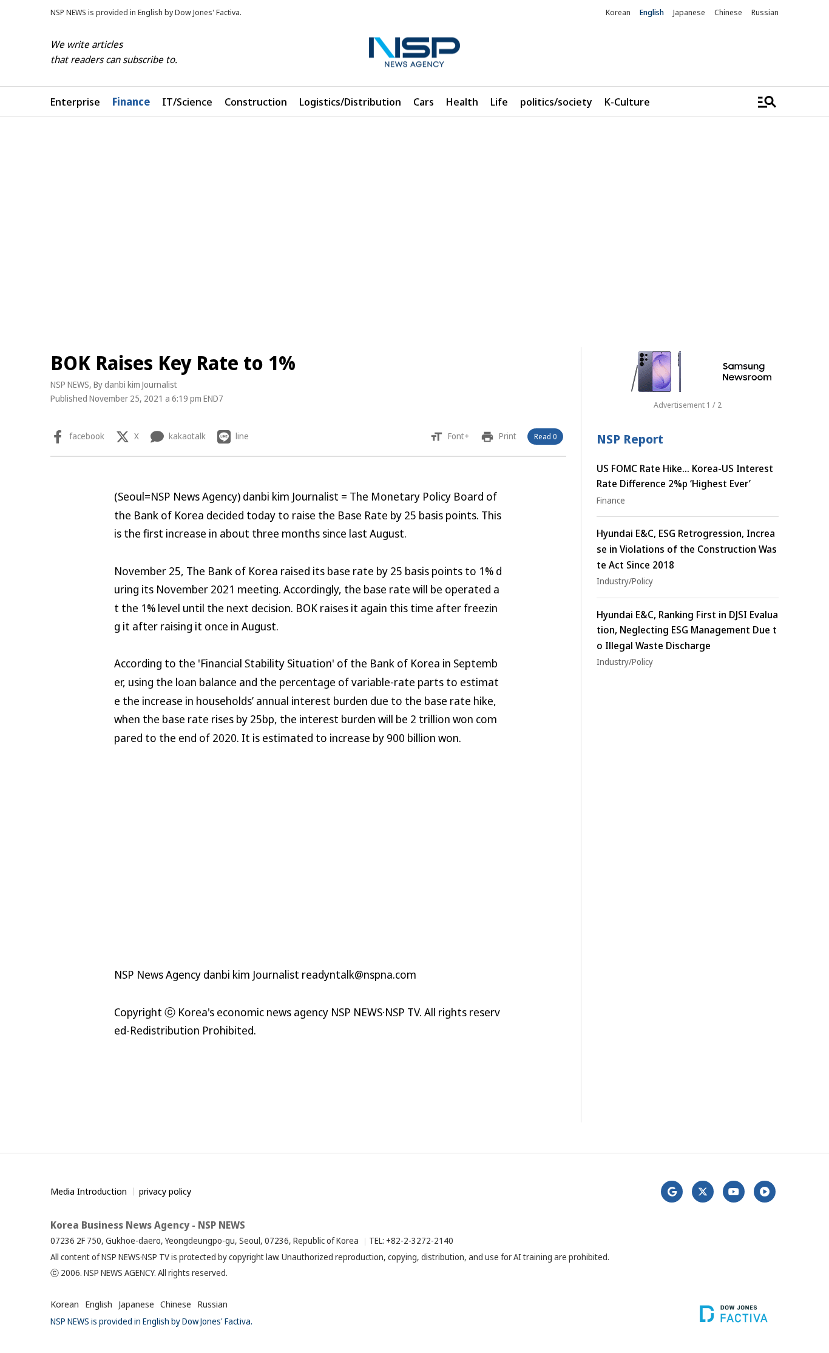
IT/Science (187, 102)
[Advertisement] (414, 232)
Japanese (689, 12)
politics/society (556, 102)
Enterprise (75, 102)
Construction (256, 102)
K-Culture (627, 102)
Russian (765, 12)
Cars (423, 102)
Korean (618, 12)
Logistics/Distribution (350, 102)
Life (499, 102)
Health (462, 102)
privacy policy (165, 1191)
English (652, 12)
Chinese (728, 12)
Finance (131, 102)
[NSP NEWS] (414, 52)
